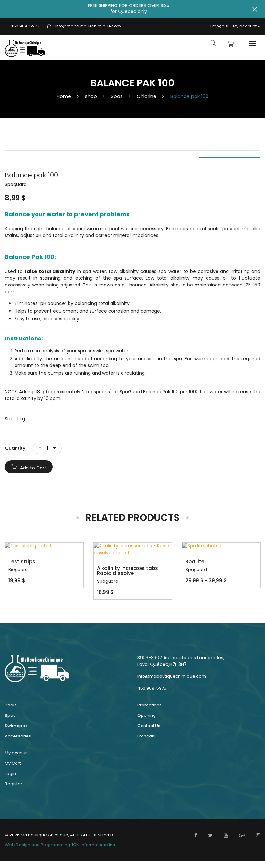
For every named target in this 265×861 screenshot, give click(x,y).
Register (13, 784)
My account (245, 26)
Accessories (18, 736)
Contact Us (148, 726)
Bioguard (18, 569)
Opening (146, 715)
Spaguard (107, 581)
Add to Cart (32, 468)
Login (10, 773)
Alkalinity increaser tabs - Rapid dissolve (129, 570)
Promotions (149, 705)
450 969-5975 (25, 26)
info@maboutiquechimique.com (88, 26)
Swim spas (16, 726)
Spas (117, 96)
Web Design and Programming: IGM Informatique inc (60, 845)
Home (64, 96)
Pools (10, 705)
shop (91, 96)
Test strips (21, 561)
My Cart (13, 763)
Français (219, 26)
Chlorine (146, 96)
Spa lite (195, 561)
